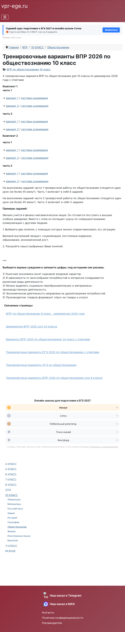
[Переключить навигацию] (4, 17)
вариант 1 (12, 98)
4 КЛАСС (11, 464)
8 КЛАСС (11, 484)
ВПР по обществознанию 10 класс (29, 69)
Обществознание (17, 526)
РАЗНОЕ (10, 551)
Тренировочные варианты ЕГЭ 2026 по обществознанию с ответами (52, 352)
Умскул (63, 407)
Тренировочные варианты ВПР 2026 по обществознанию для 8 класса (54, 378)
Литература (14, 499)
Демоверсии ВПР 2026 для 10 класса (31, 326)
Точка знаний (63, 432)
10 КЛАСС (11, 495)
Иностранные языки (18, 535)
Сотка (63, 415)
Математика (14, 504)
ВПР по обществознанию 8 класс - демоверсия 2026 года (45, 313)
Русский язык (15, 508)
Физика (11, 531)
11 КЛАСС (11, 545)
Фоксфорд (63, 440)
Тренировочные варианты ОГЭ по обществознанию (41, 365)
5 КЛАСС (11, 469)
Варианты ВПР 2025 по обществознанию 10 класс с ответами (48, 339)
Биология (12, 540)
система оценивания (34, 98)
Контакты (48, 612)
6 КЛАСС (11, 474)
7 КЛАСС (10, 479)
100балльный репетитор (63, 423)
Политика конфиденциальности (62, 617)
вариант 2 (12, 105)
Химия (11, 513)
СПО (8, 490)
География (13, 522)
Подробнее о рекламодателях (104, 447)
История (12, 517)
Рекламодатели (52, 623)
